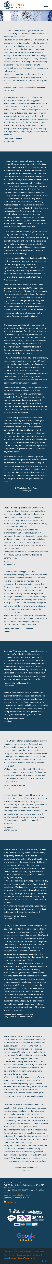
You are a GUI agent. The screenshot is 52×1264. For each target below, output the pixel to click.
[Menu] (44, 5)
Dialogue (12, 1258)
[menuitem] (44, 5)
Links (33, 1258)
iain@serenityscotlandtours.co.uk (17, 1195)
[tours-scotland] (21, 5)
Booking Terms (23, 1258)
